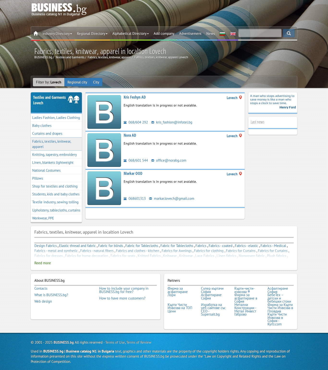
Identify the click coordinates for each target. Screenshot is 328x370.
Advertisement (190, 33)
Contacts (40, 288)
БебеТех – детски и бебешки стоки (279, 298)
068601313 (137, 198)
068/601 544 (138, 160)
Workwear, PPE (43, 218)
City (96, 82)
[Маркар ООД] (104, 188)
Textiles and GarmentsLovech (49, 100)
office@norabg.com (170, 160)
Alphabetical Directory (129, 33)
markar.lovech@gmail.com (173, 198)
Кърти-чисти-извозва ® (244, 290)
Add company (164, 33)
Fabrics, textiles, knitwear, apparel (51, 144)
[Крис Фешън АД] (104, 111)
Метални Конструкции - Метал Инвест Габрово (245, 309)
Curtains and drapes (47, 133)
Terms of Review (138, 342)
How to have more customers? (122, 298)
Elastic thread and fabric (77, 245)
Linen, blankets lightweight (52, 162)
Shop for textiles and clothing (55, 186)
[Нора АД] (104, 149)
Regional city (77, 82)
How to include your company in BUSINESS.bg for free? (123, 290)
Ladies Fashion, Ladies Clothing (56, 117)
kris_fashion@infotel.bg (173, 122)
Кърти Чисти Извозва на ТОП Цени (180, 308)
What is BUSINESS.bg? (51, 295)
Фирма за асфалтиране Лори (178, 292)
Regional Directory (91, 33)
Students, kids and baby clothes (55, 194)
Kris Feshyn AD (135, 97)
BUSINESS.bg (64, 342)
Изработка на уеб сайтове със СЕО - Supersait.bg (213, 309)
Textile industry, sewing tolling (55, 202)
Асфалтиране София (277, 290)
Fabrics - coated (220, 245)
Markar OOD (133, 173)
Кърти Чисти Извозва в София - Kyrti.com (277, 319)
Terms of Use (115, 342)
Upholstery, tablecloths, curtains (56, 210)
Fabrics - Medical (273, 245)
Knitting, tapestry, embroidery (54, 154)
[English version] (233, 34)
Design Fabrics (45, 245)
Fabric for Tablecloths (141, 245)
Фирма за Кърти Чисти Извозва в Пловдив (280, 308)
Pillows (37, 178)
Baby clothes (41, 125)
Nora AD (130, 135)
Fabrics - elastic (246, 245)
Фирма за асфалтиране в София (245, 298)
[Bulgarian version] (222, 34)
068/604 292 (138, 122)
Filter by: (48, 82)
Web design (43, 301)
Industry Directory (56, 33)
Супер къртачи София (212, 290)
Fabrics (200, 245)
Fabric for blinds (110, 245)
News (210, 33)
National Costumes (46, 170)
